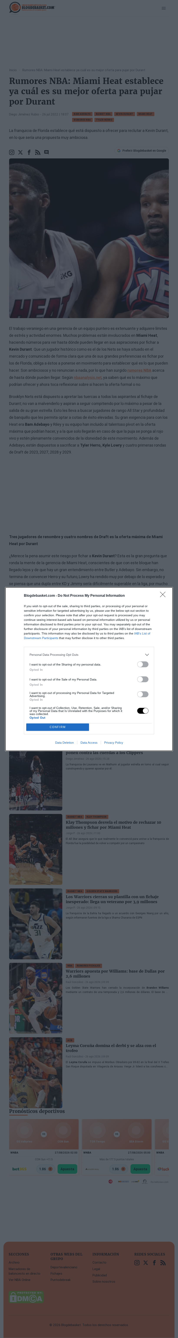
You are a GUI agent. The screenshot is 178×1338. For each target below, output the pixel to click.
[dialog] (89, 669)
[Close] (164, 596)
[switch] (142, 664)
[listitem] (89, 655)
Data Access (89, 742)
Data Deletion (64, 742)
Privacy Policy (113, 742)
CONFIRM (58, 727)
